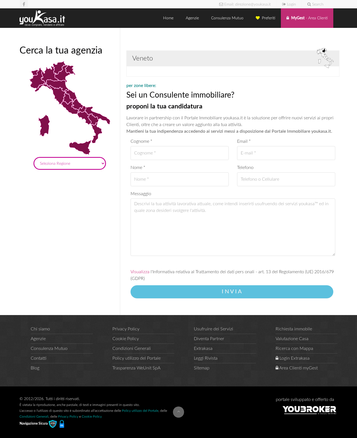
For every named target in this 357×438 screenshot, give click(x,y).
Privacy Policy (125, 329)
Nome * (138, 167)
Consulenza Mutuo (228, 18)
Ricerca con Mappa (294, 348)
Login (291, 4)
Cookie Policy (125, 339)
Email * (244, 141)
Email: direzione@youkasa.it (247, 4)
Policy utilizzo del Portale (136, 358)
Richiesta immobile (294, 329)
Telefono (245, 167)
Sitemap (201, 368)
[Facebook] (24, 4)
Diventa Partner (209, 339)
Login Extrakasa (294, 358)
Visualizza (140, 272)
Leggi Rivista (206, 358)
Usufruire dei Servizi (213, 329)
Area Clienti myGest (298, 368)
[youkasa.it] (42, 18)
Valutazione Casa (292, 339)
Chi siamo (40, 329)
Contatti (38, 358)
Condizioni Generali (131, 348)
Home (169, 18)
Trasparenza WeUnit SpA (136, 368)
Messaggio (141, 194)
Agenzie (193, 18)
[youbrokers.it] (309, 410)
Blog (35, 368)
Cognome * (141, 141)
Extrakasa (203, 348)
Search (317, 4)
